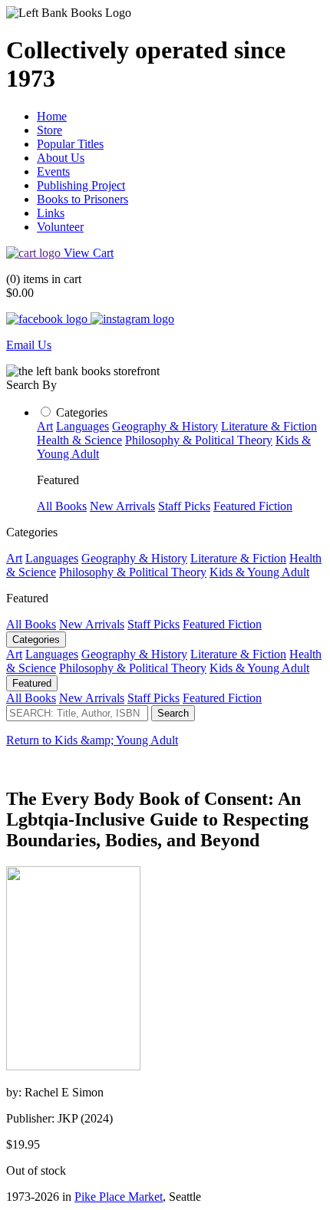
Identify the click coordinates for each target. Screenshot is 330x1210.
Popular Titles (70, 143)
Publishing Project (81, 185)
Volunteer (60, 226)
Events (53, 171)
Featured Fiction (252, 506)
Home (52, 116)
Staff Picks (184, 506)
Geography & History (165, 426)
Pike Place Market (118, 1196)
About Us (60, 157)
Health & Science (79, 440)
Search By (31, 384)
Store (49, 130)
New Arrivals (122, 506)
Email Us (28, 344)
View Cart (89, 252)
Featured (31, 683)
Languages (82, 426)
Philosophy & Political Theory (198, 440)
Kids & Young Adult (259, 572)
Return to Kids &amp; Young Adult (92, 740)
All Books (62, 506)
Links (50, 212)
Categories (81, 412)
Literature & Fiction (269, 426)
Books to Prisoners (82, 199)
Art (45, 426)
